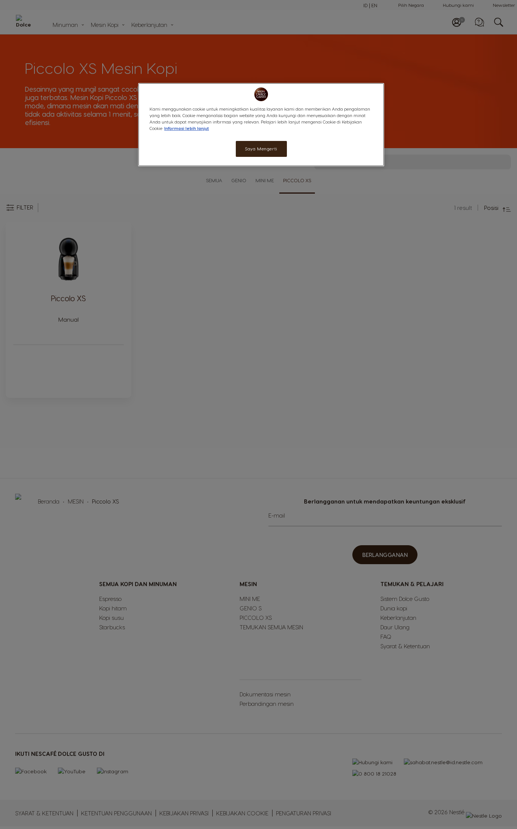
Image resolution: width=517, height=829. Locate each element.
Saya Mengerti (261, 148)
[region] (261, 124)
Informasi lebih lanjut (186, 128)
